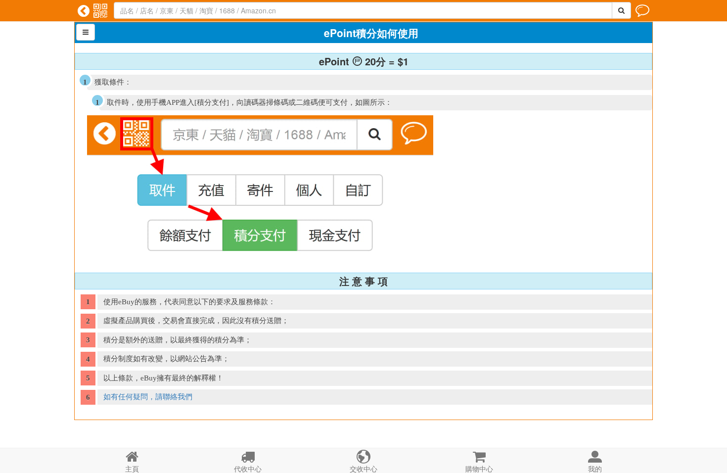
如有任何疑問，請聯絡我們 (147, 397)
